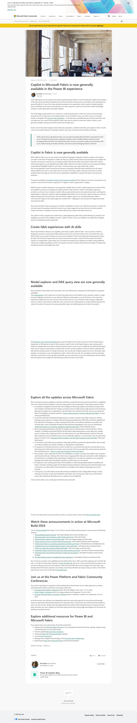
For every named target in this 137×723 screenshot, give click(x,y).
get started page (61, 570)
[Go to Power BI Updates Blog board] (34, 674)
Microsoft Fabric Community (21, 21)
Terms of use (111, 715)
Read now (100, 26)
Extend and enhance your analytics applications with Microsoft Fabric (57, 427)
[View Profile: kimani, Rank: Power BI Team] (33, 95)
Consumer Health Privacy (38, 719)
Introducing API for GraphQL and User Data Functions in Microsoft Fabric (74, 438)
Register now (11, 10)
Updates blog (33, 21)
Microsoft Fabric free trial (55, 627)
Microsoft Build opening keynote (45, 535)
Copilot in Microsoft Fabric (55, 118)
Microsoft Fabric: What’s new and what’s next (49, 539)
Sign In (120, 16)
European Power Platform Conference (47, 590)
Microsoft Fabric (56, 634)
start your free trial (66, 563)
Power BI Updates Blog (44, 21)
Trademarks (119, 715)
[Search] (109, 16)
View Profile (101, 664)
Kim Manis (39, 94)
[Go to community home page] (25, 16)
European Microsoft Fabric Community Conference (51, 594)
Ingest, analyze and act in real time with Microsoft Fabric (81, 413)
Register (114, 16)
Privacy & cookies (100, 715)
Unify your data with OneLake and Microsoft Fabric (51, 548)
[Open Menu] (121, 21)
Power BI (45, 634)
